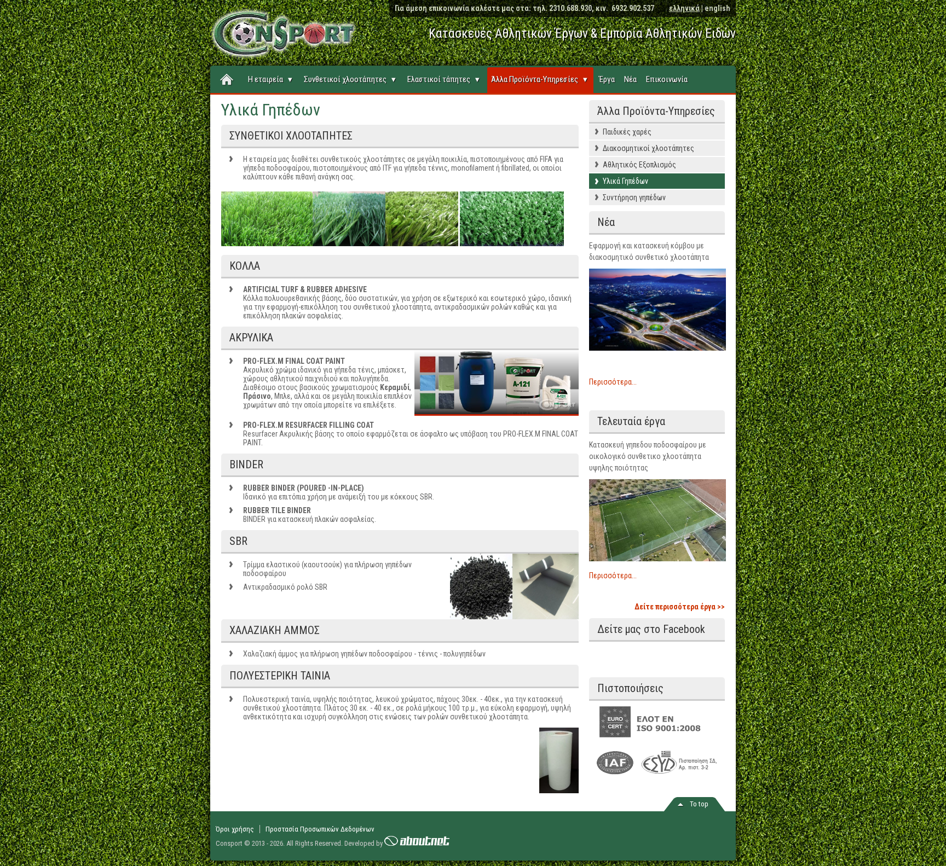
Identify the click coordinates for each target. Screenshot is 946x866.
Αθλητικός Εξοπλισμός (639, 164)
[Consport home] (276, 30)
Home (227, 79)
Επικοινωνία (667, 79)
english (717, 8)
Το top (699, 804)
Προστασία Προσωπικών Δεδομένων (320, 829)
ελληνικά (684, 8)
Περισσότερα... (613, 381)
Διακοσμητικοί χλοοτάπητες (648, 148)
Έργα (607, 79)
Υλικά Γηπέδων (625, 181)
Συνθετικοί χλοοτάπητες (350, 79)
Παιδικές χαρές (627, 131)
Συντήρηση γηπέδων (634, 197)
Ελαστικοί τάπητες (443, 79)
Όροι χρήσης (235, 829)
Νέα (630, 79)
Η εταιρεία (270, 79)
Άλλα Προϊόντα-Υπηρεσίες (539, 79)
